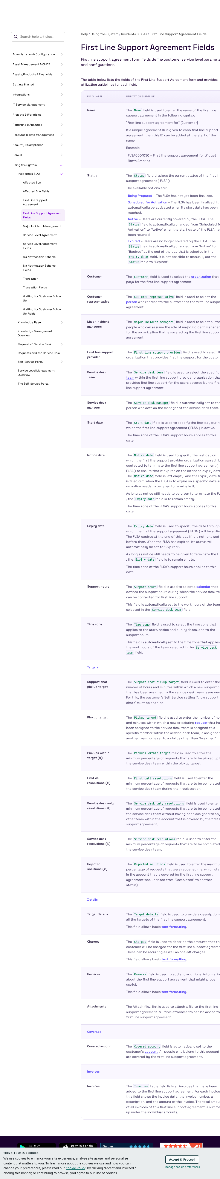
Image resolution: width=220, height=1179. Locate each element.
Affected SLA (32, 182)
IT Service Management (29, 104)
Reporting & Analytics (27, 125)
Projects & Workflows (27, 114)
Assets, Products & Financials (32, 74)
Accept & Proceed (182, 1159)
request (201, 723)
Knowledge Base (29, 322)
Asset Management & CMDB (31, 64)
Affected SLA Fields (36, 191)
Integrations (21, 94)
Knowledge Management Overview (35, 333)
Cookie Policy (75, 1168)
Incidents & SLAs (29, 174)
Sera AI (17, 155)
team (130, 377)
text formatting (174, 927)
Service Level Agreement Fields (40, 246)
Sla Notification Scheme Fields (39, 268)
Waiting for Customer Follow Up (42, 298)
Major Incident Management (42, 226)
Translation (30, 279)
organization (201, 277)
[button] (61, 54)
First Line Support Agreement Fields (43, 215)
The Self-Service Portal (33, 383)
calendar (203, 587)
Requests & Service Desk (34, 344)
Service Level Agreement (40, 235)
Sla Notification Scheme (39, 257)
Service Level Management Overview (36, 373)
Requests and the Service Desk (39, 353)
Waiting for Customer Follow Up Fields (42, 311)
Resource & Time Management (33, 135)
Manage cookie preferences (182, 1167)
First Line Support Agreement (35, 202)
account (151, 1051)
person (131, 302)
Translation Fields (35, 287)
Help (84, 34)
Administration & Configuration (34, 54)
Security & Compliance (28, 145)
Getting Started (23, 84)
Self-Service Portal (30, 362)
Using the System (25, 165)
